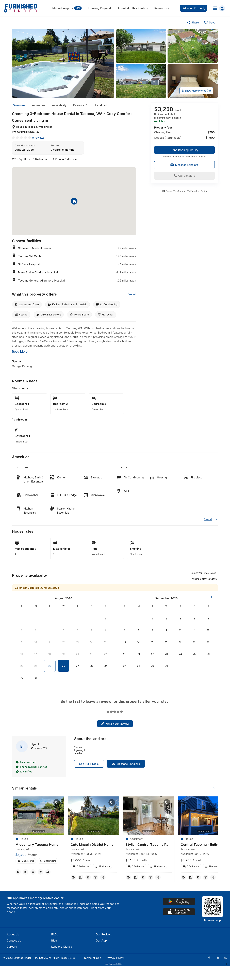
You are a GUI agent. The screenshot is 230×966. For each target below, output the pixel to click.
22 (105, 654)
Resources (161, 8)
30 (21, 677)
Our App (101, 940)
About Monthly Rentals (133, 8)
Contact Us (14, 940)
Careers (12, 946)
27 (77, 665)
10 (36, 642)
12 (63, 642)
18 (49, 654)
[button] (204, 578)
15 (105, 642)
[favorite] (56, 802)
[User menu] (218, 8)
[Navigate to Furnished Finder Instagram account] (217, 958)
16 (22, 654)
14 (91, 642)
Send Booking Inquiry (184, 150)
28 (91, 665)
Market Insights (66, 8)
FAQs (54, 934)
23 (21, 665)
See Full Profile (89, 764)
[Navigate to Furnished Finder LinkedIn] (225, 958)
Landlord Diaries (61, 946)
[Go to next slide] (214, 788)
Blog (54, 940)
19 (63, 654)
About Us (13, 934)
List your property (193, 8)
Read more (19, 351)
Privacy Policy (115, 958)
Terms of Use (92, 958)
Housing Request (99, 8)
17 (36, 654)
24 (35, 665)
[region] (38, 815)
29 (105, 665)
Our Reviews (104, 934)
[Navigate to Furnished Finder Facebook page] (209, 958)
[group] (184, 152)
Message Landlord (128, 764)
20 (77, 654)
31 (36, 677)
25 (49, 665)
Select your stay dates (203, 572)
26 (63, 665)
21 (91, 654)
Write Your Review (117, 723)
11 (50, 642)
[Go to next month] (211, 597)
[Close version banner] (226, 964)
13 (77, 642)
